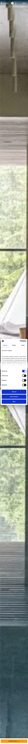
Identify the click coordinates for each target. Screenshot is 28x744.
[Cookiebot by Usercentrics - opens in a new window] (20, 341)
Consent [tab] (5, 345)
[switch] (24, 376)
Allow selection (14, 396)
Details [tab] (14, 345)
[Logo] (4, 3)
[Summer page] (12, 3)
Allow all (14, 391)
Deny (14, 401)
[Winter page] (15, 3)
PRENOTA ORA (12, 741)
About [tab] (23, 345)
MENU (24, 3)
